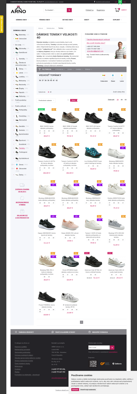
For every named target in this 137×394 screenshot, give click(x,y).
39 (49, 131)
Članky (17, 372)
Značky (101, 20)
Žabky (21, 175)
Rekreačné (23, 120)
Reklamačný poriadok (22, 349)
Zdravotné (22, 168)
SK (120, 2)
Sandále (22, 126)
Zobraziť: (111, 100)
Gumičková (23, 52)
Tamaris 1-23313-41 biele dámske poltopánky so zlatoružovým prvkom (93, 235)
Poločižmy (23, 116)
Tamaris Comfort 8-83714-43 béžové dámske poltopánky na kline (70, 163)
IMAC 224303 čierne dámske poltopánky (46, 127)
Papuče (22, 92)
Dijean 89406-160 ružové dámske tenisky (70, 234)
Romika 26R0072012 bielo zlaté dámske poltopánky (116, 199)
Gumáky (22, 59)
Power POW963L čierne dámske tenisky (47, 306)
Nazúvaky (22, 84)
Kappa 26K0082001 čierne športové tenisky (47, 234)
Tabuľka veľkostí (26, 332)
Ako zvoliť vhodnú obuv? (96, 43)
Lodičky (22, 77)
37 (40, 131)
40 (53, 131)
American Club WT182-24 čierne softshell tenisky (93, 271)
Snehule (22, 130)
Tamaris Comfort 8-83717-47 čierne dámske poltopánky (116, 128)
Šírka (87, 69)
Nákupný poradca (100, 332)
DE (124, 2)
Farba (78, 69)
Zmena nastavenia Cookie (24, 361)
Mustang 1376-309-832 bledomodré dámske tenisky (116, 235)
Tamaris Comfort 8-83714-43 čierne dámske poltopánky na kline (46, 163)
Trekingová (23, 152)
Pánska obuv (44, 20)
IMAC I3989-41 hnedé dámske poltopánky (70, 127)
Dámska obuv (21, 20)
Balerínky (22, 35)
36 (40, 237)
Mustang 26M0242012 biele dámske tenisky (116, 162)
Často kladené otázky (65, 332)
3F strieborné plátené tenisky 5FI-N (70, 306)
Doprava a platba (21, 347)
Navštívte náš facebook (103, 2)
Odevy (86, 20)
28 (118, 100)
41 (40, 133)
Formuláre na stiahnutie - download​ (27, 375)
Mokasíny (22, 80)
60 (126, 100)
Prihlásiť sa (89, 10)
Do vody (18, 45)
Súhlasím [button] (75, 389)
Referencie (19, 366)
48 (122, 100)
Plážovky (22, 96)
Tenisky (22, 148)
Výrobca (59, 69)
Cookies (18, 369)
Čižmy (21, 69)
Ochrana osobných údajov (24, 355)
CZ (116, 2)
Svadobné (23, 144)
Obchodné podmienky (22, 352)
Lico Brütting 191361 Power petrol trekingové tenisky (93, 162)
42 (44, 133)
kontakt (61, 2)
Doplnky (116, 20)
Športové (22, 140)
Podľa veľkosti (20, 106)
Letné (21, 73)
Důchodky (23, 48)
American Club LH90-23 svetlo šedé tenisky (116, 271)
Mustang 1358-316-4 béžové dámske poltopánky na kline (46, 272)
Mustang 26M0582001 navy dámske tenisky (93, 199)
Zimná (21, 164)
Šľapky (21, 88)
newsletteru (113, 352)
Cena (69, 69)
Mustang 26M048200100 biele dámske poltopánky (46, 199)
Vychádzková (24, 158)
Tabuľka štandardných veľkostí (98, 39)
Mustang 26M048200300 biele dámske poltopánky (70, 199)
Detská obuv (67, 20)
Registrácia (101, 10)
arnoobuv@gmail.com (51, 2)
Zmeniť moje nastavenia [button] (88, 389)
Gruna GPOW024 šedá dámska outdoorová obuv (70, 271)
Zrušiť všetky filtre (119, 92)
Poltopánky (23, 110)
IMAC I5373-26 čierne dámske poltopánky (93, 127)
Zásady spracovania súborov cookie (27, 358)
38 (44, 131)
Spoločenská (24, 134)
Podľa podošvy (20, 100)
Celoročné (23, 38)
